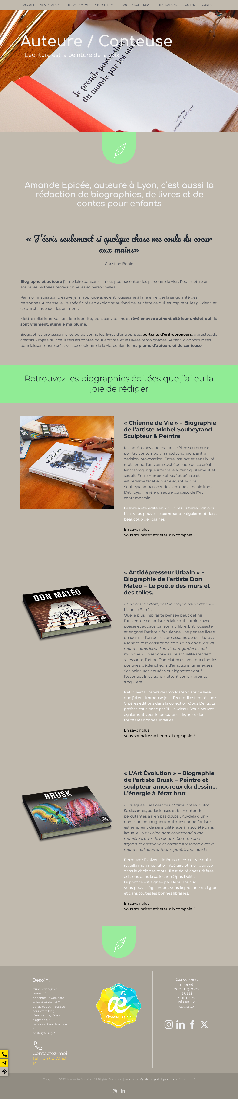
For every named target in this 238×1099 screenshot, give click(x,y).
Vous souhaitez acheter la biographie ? (159, 535)
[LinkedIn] (180, 1024)
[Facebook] (192, 1024)
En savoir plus (136, 529)
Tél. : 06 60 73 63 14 (49, 1061)
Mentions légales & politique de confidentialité (160, 1079)
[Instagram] (169, 1024)
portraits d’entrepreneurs (167, 334)
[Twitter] (204, 1024)
